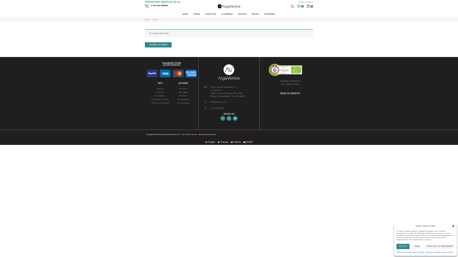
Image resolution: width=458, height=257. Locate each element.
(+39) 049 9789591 (159, 6)
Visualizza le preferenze (439, 246)
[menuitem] (270, 14)
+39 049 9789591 (217, 108)
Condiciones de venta (160, 99)
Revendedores (160, 96)
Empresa (160, 89)
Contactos (210, 14)
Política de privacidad (160, 103)
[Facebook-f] (222, 118)
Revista (255, 14)
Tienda (196, 14)
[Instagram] (229, 118)
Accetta (403, 246)
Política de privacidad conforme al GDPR (410, 252)
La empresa (227, 14)
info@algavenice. (217, 102)
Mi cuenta (183, 89)
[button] (453, 226)
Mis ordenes (183, 92)
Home (185, 14)
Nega (417, 246)
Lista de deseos (183, 103)
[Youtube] (235, 118)
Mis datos (183, 96)
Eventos (242, 14)
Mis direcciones (183, 99)
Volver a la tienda (158, 45)
